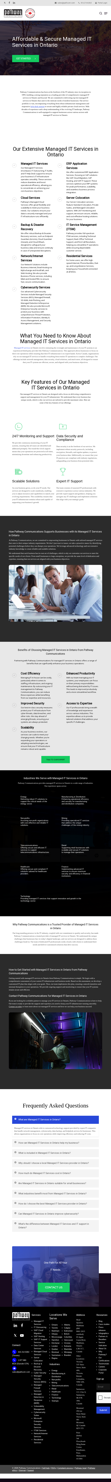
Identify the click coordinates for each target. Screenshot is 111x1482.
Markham (55, 1331)
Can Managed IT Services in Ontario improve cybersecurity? (48, 1213)
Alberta (67, 1325)
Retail (54, 1389)
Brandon (67, 1355)
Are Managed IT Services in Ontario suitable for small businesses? (52, 1183)
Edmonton (68, 1331)
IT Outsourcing (40, 1327)
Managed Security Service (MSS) (40, 1379)
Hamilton (55, 1340)
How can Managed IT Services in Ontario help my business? (48, 1142)
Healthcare (56, 1392)
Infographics (104, 1333)
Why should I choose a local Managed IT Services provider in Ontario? (53, 1163)
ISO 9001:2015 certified (80, 1331)
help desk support (38, 106)
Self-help (46, 1468)
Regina (54, 1358)
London (55, 1346)
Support (30, 1470)
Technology (56, 1398)
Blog (100, 1321)
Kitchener (56, 1343)
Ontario (55, 1325)
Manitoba (68, 1349)
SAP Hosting (39, 1336)
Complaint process (65, 1468)
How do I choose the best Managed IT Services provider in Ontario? (52, 1203)
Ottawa (55, 1334)
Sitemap (22, 1470)
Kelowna (67, 1346)
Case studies (104, 1324)
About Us (102, 1348)
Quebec (55, 1349)
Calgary (67, 1328)
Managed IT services (22, 348)
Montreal (55, 1352)
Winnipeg (68, 1352)
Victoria (67, 1343)
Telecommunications (60, 1386)
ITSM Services (40, 1430)
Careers (102, 1367)
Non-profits (56, 1380)
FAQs (53, 1468)
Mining (54, 1383)
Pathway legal (80, 1468)
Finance (55, 1395)
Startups (55, 1401)
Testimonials (104, 1364)
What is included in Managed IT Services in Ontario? (44, 1153)
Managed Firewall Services (37, 1388)
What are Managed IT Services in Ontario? (39, 1119)
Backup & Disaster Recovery (38, 1367)
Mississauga (57, 1337)
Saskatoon (56, 1355)
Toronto (55, 1328)
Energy (55, 1370)
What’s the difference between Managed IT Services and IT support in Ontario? (53, 1226)
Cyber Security (40, 1373)
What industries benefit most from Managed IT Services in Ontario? (52, 1193)
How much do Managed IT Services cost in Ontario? (44, 1173)
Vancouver (68, 1340)
